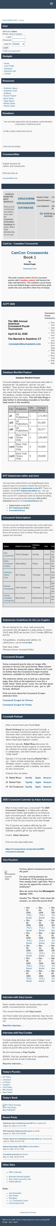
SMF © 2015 (16, 1220)
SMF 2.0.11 (6, 1220)
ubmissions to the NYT (20, 505)
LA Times (6, 1082)
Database (8, 69)
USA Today (7, 1087)
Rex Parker (13, 1196)
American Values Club (8, 575)
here (10, 146)
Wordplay (13, 1198)
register (19, 34)
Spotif (28, 787)
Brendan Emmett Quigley (19, 1177)
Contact (7, 74)
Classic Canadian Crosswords (9, 598)
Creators (6, 1085)
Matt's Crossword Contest (8, 563)
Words (29, 918)
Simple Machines (28, 1220)
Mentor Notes (9, 103)
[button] (51, 4)
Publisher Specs (11, 88)
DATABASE (25, 207)
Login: (9, 37)
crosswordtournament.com (25, 344)
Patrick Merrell (15, 1182)
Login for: (8, 44)
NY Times (7, 1077)
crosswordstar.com (10, 178)
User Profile (9, 66)
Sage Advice (9, 101)
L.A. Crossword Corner (18, 1201)
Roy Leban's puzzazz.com (20, 1179)
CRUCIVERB (26, 198)
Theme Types (9, 106)
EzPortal (33, 1212)
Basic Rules (9, 98)
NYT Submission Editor (27, 491)
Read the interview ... (13, 1063)
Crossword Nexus (31, 501)
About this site (10, 71)
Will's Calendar (15, 1172)
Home (6, 63)
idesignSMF (45, 1220)
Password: (7, 40)
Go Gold (45, 213)
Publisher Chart (10, 91)
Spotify (28, 778)
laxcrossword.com (16, 1203)
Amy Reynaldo (15, 1193)
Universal (7, 1080)
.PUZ (28, 915)
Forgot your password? (11, 51)
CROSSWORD (25, 203)
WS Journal (7, 1090)
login (11, 34)
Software (7, 93)
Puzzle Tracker (10, 96)
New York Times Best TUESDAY (9, 1108)
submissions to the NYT (31, 488)
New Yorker (7, 1092)
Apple (38, 778)
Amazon (47, 778)
